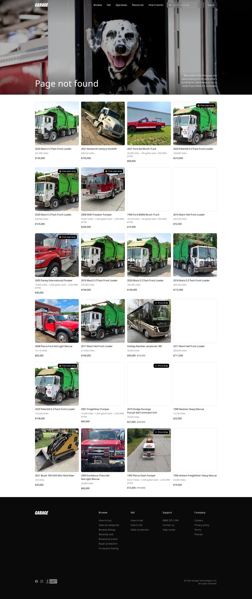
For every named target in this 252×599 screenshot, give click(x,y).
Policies (198, 534)
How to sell (137, 520)
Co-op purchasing (108, 548)
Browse (98, 5)
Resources (138, 5)
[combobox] (187, 5)
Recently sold (106, 534)
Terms (197, 529)
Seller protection (140, 529)
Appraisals (121, 5)
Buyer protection (108, 543)
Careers (198, 520)
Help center (169, 529)
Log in (211, 5)
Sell (109, 5)
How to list (136, 525)
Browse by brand (108, 539)
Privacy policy (201, 525)
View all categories (109, 525)
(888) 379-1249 (170, 520)
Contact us (168, 525)
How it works (156, 5)
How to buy (105, 520)
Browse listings (107, 529)
